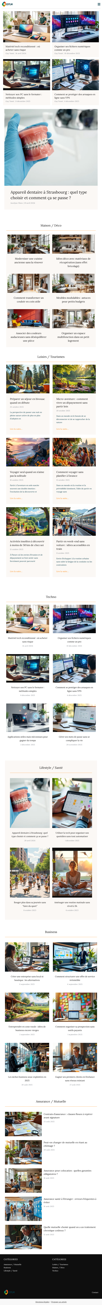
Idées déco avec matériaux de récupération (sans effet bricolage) (73, 262)
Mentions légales (42, 1302)
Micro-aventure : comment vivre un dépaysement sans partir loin (72, 402)
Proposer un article (59, 1302)
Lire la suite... (16, 429)
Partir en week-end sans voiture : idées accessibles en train (73, 545)
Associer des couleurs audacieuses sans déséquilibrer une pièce (29, 337)
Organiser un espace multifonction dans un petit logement (73, 337)
